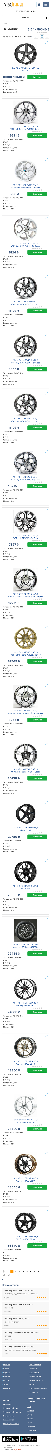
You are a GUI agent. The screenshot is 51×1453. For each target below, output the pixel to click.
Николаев (31, 1426)
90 (4, 1275)
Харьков (30, 1411)
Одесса (30, 1418)
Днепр (29, 1415)
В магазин (37, 135)
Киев (29, 1407)
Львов (29, 1422)
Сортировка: (7, 36)
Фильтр (25, 18)
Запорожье (31, 1430)
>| (18, 1275)
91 (9, 1275)
